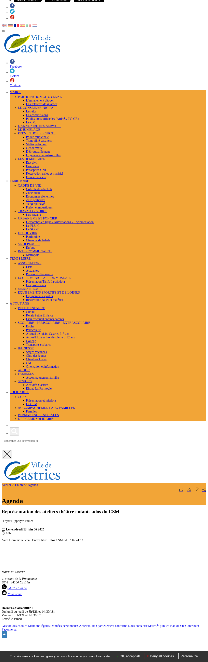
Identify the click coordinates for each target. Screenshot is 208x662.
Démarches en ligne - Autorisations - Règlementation (60, 222)
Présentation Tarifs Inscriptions (45, 281)
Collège (31, 341)
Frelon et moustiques (39, 207)
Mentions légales (39, 625)
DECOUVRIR (27, 233)
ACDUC (24, 370)
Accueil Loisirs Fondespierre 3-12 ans (50, 337)
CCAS (22, 396)
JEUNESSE (26, 348)
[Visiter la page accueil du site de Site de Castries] (32, 481)
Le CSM (31, 404)
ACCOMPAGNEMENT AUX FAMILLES (46, 407)
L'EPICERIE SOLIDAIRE (35, 418)
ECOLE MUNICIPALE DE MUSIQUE (44, 278)
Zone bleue (33, 192)
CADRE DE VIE (29, 185)
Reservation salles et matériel (44, 299)
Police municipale (37, 137)
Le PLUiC (33, 225)
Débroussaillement (38, 151)
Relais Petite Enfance (39, 315)
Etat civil (31, 162)
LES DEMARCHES (31, 159)
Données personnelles (64, 625)
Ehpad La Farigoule (39, 388)
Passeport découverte (39, 274)
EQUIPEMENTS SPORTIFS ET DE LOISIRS (49, 292)
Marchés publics (158, 625)
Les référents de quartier (41, 104)
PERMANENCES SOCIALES (38, 415)
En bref (20, 485)
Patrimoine (33, 236)
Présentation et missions (41, 400)
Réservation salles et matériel (44, 173)
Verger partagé (35, 203)
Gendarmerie (34, 148)
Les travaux (33, 214)
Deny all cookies (161, 656)
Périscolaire (33, 330)
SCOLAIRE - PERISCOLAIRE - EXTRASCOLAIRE (54, 322)
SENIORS (25, 381)
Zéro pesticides (35, 200)
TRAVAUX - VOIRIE (32, 211)
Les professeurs (36, 285)
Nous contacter (137, 625)
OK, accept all (129, 656)
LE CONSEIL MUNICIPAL (36, 107)
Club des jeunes (36, 355)
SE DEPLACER (29, 244)
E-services (32, 166)
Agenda (33, 485)
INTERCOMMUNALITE (35, 251)
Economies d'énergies (40, 196)
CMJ (29, 363)
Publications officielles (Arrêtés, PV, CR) (52, 118)
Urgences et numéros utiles (43, 155)
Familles (31, 411)
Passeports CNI (36, 170)
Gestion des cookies (14, 625)
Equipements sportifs (39, 296)
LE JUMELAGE (29, 129)
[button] (197, 490)
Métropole (32, 255)
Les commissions (37, 115)
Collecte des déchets (39, 189)
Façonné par (9, 629)
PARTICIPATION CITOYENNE (40, 96)
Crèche (30, 311)
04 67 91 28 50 (17, 588)
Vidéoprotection (36, 144)
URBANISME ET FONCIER (37, 218)
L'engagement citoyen (40, 100)
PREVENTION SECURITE (36, 133)
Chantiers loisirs (36, 359)
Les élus (31, 111)
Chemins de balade (38, 240)
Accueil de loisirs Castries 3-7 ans (47, 333)
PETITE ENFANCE (31, 308)
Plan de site (177, 625)
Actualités (32, 270)
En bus (30, 247)
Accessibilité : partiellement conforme (103, 625)
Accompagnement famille (42, 377)
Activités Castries (37, 385)
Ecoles (30, 326)
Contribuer (192, 625)
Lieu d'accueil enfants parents (45, 319)
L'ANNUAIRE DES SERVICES (39, 126)
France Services (36, 177)
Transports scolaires (38, 344)
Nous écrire (15, 594)
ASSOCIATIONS (29, 263)
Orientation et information (42, 366)
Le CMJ (31, 122)
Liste (29, 267)
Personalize (189, 656)
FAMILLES (26, 374)
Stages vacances (36, 352)
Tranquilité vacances (39, 140)
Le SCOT (32, 229)
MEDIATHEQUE (30, 289)
